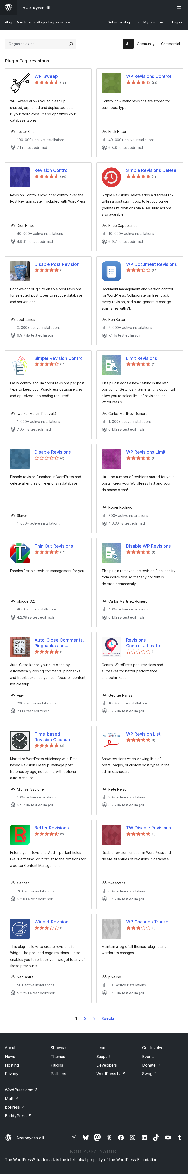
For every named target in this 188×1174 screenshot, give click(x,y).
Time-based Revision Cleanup (52, 736)
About (10, 1047)
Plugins (57, 1065)
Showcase (60, 1047)
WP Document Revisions (151, 264)
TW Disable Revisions (148, 827)
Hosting (12, 1065)
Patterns (58, 1073)
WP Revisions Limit (145, 452)
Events (148, 1056)
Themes (58, 1056)
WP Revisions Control (148, 76)
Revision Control (52, 170)
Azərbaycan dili (30, 1137)
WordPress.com (21, 1089)
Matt (12, 1098)
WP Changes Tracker (148, 921)
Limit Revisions (141, 358)
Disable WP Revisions (148, 546)
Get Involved (154, 1047)
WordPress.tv (111, 1073)
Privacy (11, 1073)
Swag (149, 1073)
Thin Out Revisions (54, 546)
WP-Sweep (46, 76)
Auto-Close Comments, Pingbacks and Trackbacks (59, 643)
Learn (101, 1047)
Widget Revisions (53, 921)
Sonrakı (108, 1018)
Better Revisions (52, 827)
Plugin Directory (18, 22)
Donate (151, 1065)
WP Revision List (143, 734)
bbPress (15, 1107)
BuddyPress (18, 1115)
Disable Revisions (53, 452)
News (10, 1056)
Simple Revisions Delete (151, 170)
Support (103, 1056)
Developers (106, 1065)
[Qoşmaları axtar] (71, 44)
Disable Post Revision (57, 264)
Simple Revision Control (59, 358)
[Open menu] (180, 7)
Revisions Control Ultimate (143, 642)
